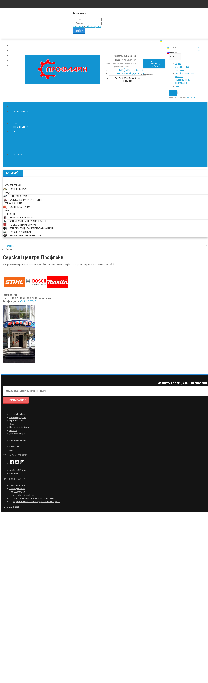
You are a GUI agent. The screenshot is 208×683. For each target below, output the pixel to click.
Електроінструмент (20, 196)
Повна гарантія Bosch (19, 427)
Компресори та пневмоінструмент (28, 221)
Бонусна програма (17, 417)
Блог (177, 86)
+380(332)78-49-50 (17, 492)
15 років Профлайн (18, 414)
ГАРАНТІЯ (15, 50)
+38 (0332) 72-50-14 (130, 70)
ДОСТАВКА (15, 55)
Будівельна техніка (20, 207)
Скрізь (178, 63)
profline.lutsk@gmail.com (130, 73)
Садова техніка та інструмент (26, 199)
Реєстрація (78, 26)
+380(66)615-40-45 (17, 485)
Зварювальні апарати (21, 217)
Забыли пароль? (93, 26)
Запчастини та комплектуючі (25, 235)
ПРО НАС (14, 45)
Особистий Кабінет (17, 470)
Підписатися (17, 400)
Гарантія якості (16, 420)
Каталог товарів (21, 111)
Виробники (14, 447)
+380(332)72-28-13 (29, 301)
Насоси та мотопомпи (21, 232)
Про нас (13, 430)
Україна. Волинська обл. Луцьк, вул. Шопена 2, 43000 (36, 501)
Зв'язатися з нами (17, 440)
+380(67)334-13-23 (17, 488)
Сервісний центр (20, 127)
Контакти (17, 154)
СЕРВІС (14, 61)
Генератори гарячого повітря (25, 224)
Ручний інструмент (20, 189)
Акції (15, 123)
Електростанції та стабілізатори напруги (32, 228)
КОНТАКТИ (15, 66)
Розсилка (13, 473)
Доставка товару (16, 434)
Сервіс (12, 424)
